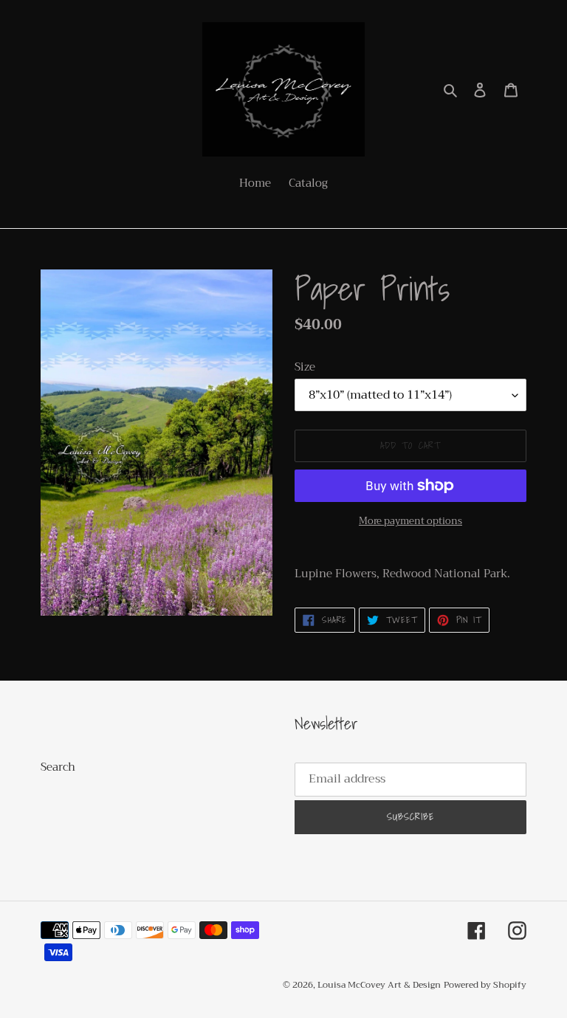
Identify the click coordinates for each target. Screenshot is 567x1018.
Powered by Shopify (485, 984)
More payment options (410, 521)
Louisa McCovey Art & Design (379, 984)
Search (58, 767)
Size (305, 367)
